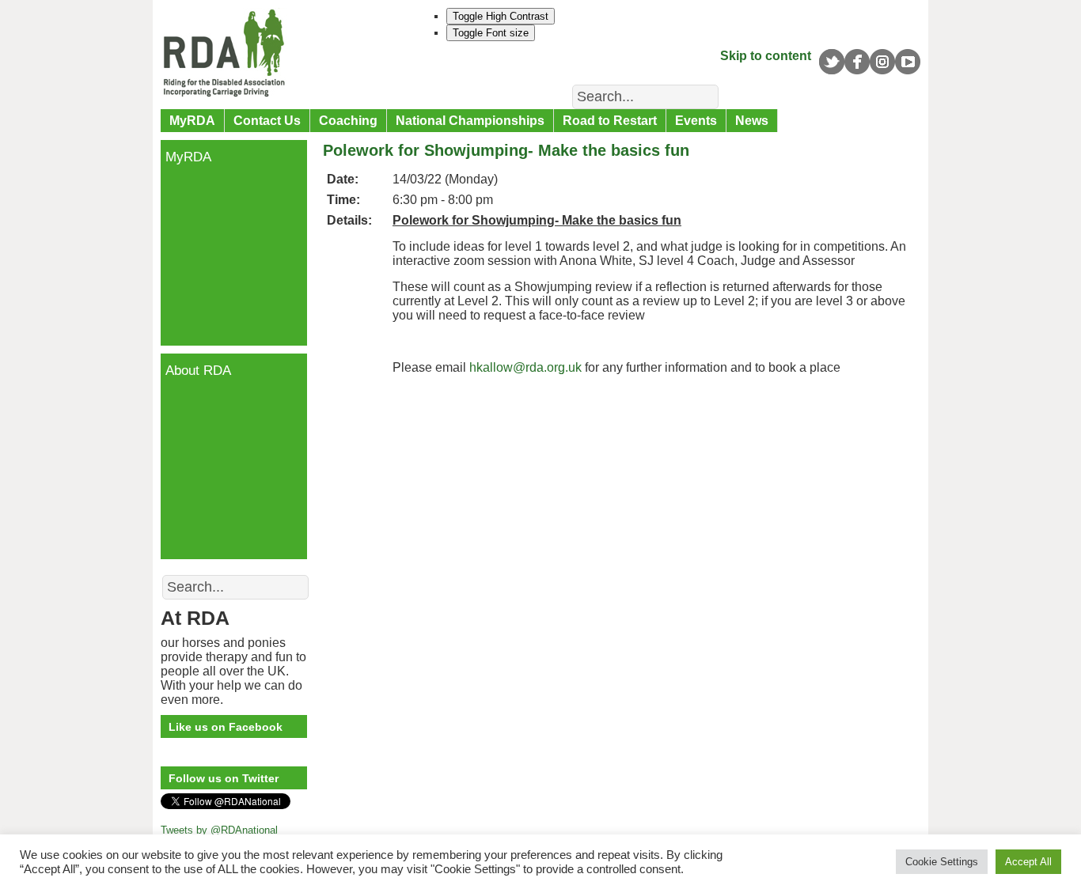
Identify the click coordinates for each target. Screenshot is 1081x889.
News (751, 120)
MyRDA (192, 120)
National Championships (470, 120)
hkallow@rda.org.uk (525, 367)
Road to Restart (610, 120)
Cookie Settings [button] (941, 862)
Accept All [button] (1028, 862)
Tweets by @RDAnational (219, 830)
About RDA (198, 370)
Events (696, 120)
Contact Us (267, 120)
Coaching (348, 120)
